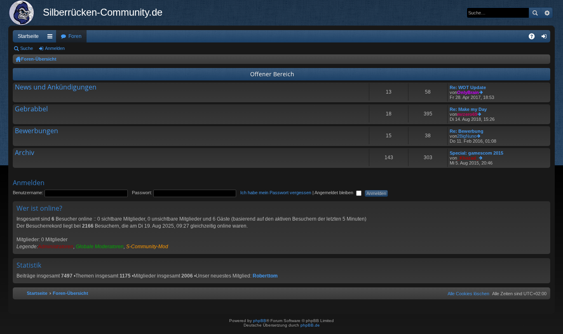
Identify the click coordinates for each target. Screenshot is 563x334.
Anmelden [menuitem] (545, 37)
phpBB (259, 320)
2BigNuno (466, 136)
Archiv (24, 153)
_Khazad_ (468, 157)
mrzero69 (467, 114)
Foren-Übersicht (38, 58)
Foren (75, 36)
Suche (535, 13)
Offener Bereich (272, 74)
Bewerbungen (36, 131)
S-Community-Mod (147, 246)
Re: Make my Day (468, 109)
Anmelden (55, 48)
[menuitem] (466, 293)
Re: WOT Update (468, 87)
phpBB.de (310, 325)
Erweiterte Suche (546, 13)
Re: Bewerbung (466, 131)
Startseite (28, 36)
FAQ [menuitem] (534, 37)
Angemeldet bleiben (334, 192)
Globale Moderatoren (100, 246)
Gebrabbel (31, 109)
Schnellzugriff (51, 37)
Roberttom (265, 276)
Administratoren (55, 246)
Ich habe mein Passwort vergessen (275, 192)
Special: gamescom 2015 (476, 153)
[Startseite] (25, 13)
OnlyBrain (468, 92)
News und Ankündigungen (55, 87)
